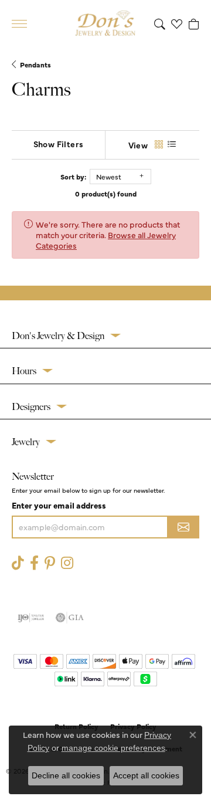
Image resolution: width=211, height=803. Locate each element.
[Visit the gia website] (70, 617)
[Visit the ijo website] (31, 617)
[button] (159, 23)
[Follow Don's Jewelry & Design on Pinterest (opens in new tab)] (50, 563)
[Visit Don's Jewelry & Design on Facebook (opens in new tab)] (34, 563)
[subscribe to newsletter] (183, 527)
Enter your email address (59, 505)
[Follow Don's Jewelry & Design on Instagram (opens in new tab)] (67, 563)
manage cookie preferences (113, 748)
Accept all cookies (146, 775)
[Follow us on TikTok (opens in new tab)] (18, 563)
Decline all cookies (66, 775)
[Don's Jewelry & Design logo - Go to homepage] (105, 23)
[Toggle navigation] (19, 23)
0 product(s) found (106, 193)
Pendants (35, 64)
